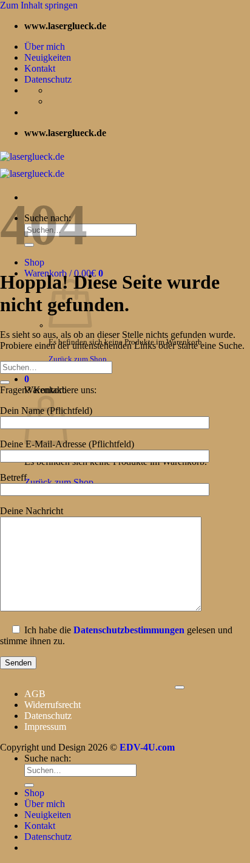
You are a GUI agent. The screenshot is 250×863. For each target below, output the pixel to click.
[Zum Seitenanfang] (179, 687)
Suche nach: (47, 758)
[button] (26, 379)
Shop (34, 262)
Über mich (44, 46)
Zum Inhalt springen (39, 5)
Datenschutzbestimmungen (128, 630)
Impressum (45, 726)
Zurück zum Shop (78, 359)
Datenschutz (48, 79)
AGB (35, 694)
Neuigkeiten (47, 57)
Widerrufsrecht (52, 705)
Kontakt (39, 68)
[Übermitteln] (5, 382)
